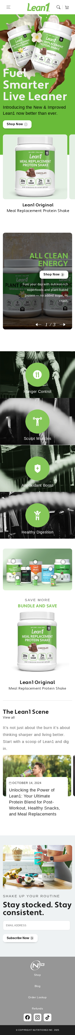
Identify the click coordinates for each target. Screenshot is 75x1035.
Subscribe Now (18, 938)
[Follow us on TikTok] (47, 1017)
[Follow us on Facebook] (27, 1017)
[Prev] (40, 324)
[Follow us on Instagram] (37, 1017)
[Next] (60, 324)
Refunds (37, 1008)
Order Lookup (37, 997)
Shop (37, 974)
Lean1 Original (38, 207)
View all (9, 717)
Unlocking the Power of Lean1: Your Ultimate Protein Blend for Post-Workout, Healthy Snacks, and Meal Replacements (34, 802)
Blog (37, 986)
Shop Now (15, 124)
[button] (8, 7)
